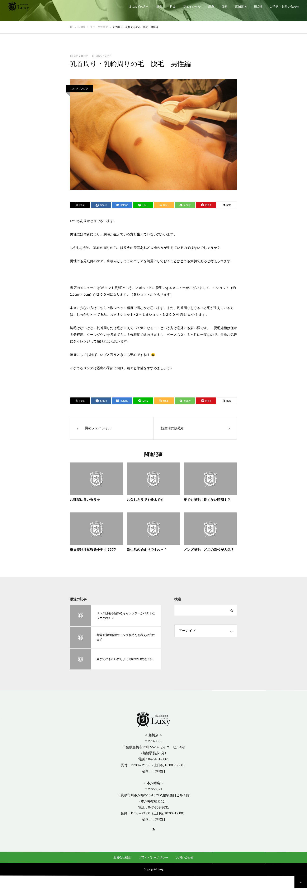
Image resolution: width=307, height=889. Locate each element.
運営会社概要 (122, 857)
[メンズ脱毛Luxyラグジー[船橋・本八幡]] (18, 6)
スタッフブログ (79, 88)
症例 (224, 6)
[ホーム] (71, 27)
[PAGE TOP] (300, 882)
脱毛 (159, 6)
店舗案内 (241, 6)
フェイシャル (192, 6)
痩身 (211, 6)
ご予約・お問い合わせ (284, 6)
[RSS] (153, 829)
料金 (173, 6)
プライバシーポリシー (153, 857)
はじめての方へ (138, 6)
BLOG (258, 6)
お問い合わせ (185, 857)
